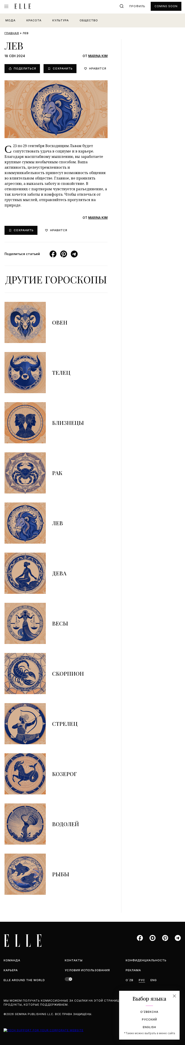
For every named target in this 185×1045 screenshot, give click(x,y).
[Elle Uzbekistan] (22, 6)
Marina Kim (98, 56)
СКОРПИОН (68, 673)
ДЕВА (59, 573)
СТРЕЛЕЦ (65, 723)
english (149, 1027)
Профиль (137, 6)
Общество (89, 20)
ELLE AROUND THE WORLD (24, 980)
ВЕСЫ (60, 623)
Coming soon (166, 6)
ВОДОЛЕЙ (65, 823)
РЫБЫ (60, 874)
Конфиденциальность (146, 960)
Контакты (74, 960)
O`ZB (129, 980)
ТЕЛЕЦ (61, 372)
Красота (34, 20)
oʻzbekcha (149, 1012)
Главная (12, 33)
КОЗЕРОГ (64, 773)
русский (149, 1019)
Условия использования (87, 970)
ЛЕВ (57, 523)
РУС (142, 980)
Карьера (11, 970)
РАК (57, 472)
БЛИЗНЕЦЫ (68, 422)
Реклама (133, 970)
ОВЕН (59, 322)
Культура (60, 20)
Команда (12, 960)
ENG (153, 980)
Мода (10, 20)
